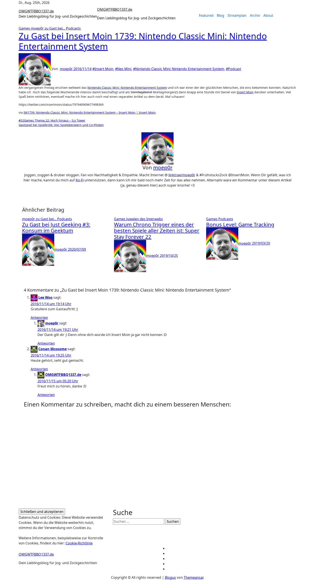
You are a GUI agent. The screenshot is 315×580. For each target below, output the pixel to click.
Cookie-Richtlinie (79, 543)
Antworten (39, 317)
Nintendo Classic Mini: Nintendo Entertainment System (127, 88)
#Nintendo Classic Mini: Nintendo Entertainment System (178, 68)
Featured (206, 15)
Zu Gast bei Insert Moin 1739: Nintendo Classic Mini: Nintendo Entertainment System (143, 41)
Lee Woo (45, 297)
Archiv (255, 15)
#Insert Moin (102, 68)
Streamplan (237, 15)
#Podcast (233, 68)
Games (25, 28)
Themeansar (193, 577)
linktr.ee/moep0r (181, 175)
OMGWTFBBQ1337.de (36, 11)
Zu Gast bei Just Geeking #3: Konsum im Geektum (56, 227)
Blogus (170, 577)
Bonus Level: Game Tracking (240, 224)
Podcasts (73, 28)
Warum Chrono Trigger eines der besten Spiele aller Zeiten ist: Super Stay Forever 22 (156, 230)
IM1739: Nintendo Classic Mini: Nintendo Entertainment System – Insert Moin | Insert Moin (90, 112)
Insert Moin (245, 92)
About (268, 15)
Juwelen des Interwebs (144, 219)
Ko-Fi (80, 180)
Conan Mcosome (52, 348)
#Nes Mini (123, 68)
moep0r (67, 68)
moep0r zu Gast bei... (48, 28)
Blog (220, 15)
